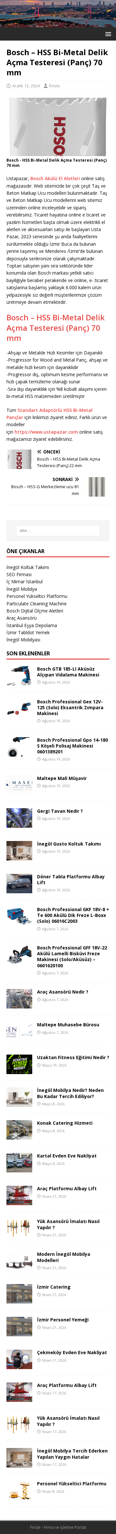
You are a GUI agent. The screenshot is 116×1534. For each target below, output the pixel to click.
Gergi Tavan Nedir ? (60, 811)
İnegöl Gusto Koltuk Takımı (69, 844)
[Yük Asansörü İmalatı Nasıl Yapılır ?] (19, 1234)
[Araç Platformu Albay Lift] (19, 1201)
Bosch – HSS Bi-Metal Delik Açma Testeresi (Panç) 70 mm (55, 327)
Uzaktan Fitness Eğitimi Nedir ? (73, 1057)
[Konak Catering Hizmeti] (19, 1136)
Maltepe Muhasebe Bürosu (68, 1024)
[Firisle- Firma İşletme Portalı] (58, 23)
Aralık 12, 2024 (26, 86)
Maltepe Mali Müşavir (62, 778)
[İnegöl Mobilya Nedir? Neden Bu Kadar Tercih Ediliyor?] (19, 1103)
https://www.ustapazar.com (46, 432)
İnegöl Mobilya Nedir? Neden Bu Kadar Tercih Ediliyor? (70, 1093)
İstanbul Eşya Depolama (31, 625)
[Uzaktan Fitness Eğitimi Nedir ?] (19, 1070)
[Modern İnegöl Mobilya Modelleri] (19, 1267)
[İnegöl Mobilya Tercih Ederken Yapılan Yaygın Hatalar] (19, 1464)
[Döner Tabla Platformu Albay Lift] (19, 889)
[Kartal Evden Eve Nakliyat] (19, 1169)
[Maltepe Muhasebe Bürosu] (19, 1037)
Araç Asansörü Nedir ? (62, 992)
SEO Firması (19, 574)
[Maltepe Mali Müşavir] (19, 791)
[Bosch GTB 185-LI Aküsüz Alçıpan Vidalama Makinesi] (19, 681)
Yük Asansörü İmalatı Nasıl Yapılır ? (68, 1224)
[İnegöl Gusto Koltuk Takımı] (19, 857)
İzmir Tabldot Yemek (28, 632)
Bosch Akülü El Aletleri (54, 178)
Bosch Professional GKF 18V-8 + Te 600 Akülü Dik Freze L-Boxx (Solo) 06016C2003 (73, 915)
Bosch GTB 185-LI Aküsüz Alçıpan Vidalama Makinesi (68, 672)
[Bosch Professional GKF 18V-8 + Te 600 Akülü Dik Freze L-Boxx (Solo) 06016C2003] (19, 922)
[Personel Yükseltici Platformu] (19, 1496)
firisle (54, 86)
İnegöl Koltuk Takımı (27, 567)
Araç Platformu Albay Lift (67, 1188)
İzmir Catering (54, 1287)
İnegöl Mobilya (21, 589)
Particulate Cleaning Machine (36, 603)
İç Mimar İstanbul (24, 581)
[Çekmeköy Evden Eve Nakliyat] (19, 1365)
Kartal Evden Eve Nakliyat (67, 1156)
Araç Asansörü (21, 618)
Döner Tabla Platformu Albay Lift (71, 879)
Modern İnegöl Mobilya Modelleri (63, 1257)
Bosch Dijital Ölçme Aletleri (34, 611)
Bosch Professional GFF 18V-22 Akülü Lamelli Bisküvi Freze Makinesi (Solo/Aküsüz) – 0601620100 (72, 957)
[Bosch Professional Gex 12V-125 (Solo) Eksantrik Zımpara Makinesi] (19, 714)
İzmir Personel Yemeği (63, 1320)
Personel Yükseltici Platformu (36, 596)
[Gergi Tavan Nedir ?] (19, 824)
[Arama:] (58, 530)
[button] (107, 33)
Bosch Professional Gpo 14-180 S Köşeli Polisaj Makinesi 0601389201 (72, 746)
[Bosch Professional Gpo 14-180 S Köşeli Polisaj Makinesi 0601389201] (19, 752)
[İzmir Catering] (19, 1300)
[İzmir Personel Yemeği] (19, 1333)
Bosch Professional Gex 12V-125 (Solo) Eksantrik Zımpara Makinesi (70, 707)
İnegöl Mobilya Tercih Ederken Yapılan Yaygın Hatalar (72, 1454)
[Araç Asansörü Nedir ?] (19, 1005)
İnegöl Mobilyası (23, 640)
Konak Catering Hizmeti (64, 1123)
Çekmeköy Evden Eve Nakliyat (72, 1352)
